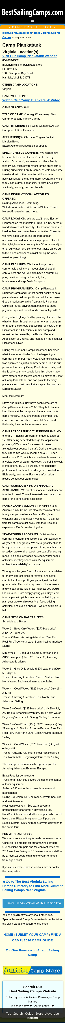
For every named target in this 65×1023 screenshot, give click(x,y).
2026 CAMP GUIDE (38, 940)
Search (19, 1013)
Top (9, 1013)
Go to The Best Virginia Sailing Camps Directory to (32, 886)
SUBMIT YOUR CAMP (32, 934)
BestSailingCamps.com (17, 32)
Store (40, 1013)
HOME (8, 934)
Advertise (52, 1013)
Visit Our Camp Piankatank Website (29, 56)
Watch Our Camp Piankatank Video (31, 100)
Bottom (32, 1018)
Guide (30, 1013)
